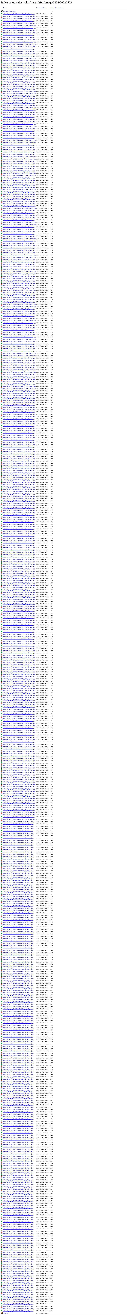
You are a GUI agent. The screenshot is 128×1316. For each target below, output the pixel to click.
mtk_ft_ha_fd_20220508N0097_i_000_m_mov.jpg (19, 739)
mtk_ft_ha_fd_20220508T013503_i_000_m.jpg (18, 1238)
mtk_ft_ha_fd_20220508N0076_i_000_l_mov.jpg (19, 639)
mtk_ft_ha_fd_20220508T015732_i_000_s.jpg (18, 1311)
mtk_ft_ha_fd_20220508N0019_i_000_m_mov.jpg (19, 327)
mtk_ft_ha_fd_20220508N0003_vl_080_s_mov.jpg (19, 77)
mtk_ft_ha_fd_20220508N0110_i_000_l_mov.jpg (19, 798)
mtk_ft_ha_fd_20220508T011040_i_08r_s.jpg (18, 1023)
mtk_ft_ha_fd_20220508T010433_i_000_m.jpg (18, 903)
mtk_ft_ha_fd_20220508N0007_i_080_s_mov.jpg (19, 135)
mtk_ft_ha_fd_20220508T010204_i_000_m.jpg (18, 856)
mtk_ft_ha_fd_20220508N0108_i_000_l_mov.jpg (19, 789)
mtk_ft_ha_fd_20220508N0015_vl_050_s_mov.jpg (19, 271)
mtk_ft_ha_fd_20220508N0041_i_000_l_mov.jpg (19, 475)
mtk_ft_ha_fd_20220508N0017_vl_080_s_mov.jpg (19, 306)
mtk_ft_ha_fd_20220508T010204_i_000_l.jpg (18, 854)
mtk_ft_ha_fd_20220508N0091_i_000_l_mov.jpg (19, 709)
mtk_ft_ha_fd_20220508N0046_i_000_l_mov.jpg (19, 498)
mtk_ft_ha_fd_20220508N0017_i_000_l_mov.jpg (19, 292)
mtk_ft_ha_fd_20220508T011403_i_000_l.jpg (18, 1081)
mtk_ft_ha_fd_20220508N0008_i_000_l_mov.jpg (19, 145)
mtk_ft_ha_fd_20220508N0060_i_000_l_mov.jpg (19, 564)
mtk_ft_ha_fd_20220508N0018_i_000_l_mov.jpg (19, 309)
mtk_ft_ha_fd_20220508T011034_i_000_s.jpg (18, 1013)
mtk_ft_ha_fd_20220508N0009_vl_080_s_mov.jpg (19, 175)
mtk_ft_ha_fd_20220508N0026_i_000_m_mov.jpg (19, 407)
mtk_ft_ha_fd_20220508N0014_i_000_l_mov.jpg (19, 243)
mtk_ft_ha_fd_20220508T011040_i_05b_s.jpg (18, 1016)
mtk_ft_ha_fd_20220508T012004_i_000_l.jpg (18, 1168)
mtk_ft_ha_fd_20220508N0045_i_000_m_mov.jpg (19, 496)
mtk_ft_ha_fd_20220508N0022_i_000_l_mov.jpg (19, 374)
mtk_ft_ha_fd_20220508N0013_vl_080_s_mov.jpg (19, 241)
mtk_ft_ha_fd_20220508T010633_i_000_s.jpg (18, 945)
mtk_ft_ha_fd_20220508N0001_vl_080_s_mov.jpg (19, 44)
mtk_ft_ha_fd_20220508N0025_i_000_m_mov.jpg (19, 402)
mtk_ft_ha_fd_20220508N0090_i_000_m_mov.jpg (19, 707)
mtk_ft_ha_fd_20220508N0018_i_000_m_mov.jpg (19, 311)
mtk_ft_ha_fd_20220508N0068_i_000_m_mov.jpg (19, 604)
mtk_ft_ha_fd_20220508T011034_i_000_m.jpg (18, 1011)
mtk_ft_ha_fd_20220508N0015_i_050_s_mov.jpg (19, 264)
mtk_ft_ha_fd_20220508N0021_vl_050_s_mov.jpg (19, 369)
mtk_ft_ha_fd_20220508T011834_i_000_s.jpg (18, 1163)
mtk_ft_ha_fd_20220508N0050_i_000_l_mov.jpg (19, 517)
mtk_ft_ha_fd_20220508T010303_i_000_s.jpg (18, 873)
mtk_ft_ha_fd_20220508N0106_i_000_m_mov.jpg (19, 782)
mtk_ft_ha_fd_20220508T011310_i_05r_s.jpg (18, 1065)
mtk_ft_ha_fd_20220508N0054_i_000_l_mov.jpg (19, 536)
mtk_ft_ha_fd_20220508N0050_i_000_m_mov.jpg (19, 519)
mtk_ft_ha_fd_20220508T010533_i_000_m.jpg (18, 917)
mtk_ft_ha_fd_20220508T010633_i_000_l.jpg (18, 941)
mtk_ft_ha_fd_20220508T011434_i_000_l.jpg (18, 1088)
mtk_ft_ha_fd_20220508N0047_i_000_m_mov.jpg (19, 505)
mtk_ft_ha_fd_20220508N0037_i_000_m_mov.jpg (19, 458)
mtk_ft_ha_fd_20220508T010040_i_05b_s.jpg (18, 828)
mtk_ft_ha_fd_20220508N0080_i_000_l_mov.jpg (19, 657)
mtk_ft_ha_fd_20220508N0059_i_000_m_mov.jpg (19, 561)
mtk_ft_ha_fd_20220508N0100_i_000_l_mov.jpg (19, 751)
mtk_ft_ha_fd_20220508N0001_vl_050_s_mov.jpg (19, 42)
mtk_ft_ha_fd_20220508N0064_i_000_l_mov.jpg (19, 583)
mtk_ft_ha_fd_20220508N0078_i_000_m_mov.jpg (19, 650)
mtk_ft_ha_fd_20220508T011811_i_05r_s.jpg (18, 1149)
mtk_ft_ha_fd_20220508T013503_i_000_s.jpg (18, 1240)
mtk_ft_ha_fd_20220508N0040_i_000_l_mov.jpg (19, 470)
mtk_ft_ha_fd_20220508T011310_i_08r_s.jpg (18, 1069)
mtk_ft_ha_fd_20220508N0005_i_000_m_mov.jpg (19, 98)
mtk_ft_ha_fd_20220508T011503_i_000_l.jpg (18, 1095)
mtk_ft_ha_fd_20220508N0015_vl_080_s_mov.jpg (19, 273)
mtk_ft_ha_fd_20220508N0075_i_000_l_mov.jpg (19, 634)
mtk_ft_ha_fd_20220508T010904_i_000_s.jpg (18, 992)
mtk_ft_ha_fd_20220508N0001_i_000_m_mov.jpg (19, 32)
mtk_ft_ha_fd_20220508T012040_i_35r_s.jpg (18, 1184)
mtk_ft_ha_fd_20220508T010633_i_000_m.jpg (18, 943)
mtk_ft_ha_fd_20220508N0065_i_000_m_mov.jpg (19, 590)
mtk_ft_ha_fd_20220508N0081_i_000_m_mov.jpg (19, 664)
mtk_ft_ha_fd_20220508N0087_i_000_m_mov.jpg (19, 693)
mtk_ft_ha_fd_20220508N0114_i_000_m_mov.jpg (19, 819)
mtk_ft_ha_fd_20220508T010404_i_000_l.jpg (18, 894)
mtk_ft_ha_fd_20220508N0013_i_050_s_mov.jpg (19, 231)
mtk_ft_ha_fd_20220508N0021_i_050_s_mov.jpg (19, 362)
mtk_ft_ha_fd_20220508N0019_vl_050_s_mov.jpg (19, 337)
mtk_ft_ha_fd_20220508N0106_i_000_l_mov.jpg (19, 779)
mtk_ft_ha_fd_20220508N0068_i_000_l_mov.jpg (19, 601)
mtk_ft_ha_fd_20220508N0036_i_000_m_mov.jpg (19, 454)
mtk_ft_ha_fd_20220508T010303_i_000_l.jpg (18, 868)
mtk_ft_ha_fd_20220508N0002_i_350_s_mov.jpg (19, 56)
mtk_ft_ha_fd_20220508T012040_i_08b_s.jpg (18, 1179)
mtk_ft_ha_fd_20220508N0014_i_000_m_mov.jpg (19, 245)
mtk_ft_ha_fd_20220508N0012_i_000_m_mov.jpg (19, 213)
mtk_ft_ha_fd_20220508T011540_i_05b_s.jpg (18, 1109)
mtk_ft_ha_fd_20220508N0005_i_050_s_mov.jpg (19, 100)
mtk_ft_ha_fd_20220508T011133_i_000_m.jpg (18, 1037)
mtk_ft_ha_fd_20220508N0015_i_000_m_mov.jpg (19, 262)
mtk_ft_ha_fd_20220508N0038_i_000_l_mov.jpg (19, 461)
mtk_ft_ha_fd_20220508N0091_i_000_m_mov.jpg (19, 711)
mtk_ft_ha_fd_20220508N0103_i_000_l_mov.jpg (19, 765)
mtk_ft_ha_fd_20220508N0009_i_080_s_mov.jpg (19, 168)
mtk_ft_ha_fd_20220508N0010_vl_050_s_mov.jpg (19, 189)
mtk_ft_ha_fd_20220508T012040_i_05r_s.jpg (18, 1177)
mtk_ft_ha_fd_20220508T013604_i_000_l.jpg (18, 1247)
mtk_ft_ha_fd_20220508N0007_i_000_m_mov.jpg (19, 131)
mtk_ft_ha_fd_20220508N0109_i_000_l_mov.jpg (19, 793)
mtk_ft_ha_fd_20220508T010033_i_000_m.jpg (18, 824)
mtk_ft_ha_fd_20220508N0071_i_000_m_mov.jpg (19, 618)
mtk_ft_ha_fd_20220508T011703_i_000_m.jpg (18, 1137)
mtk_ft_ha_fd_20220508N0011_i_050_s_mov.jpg (19, 199)
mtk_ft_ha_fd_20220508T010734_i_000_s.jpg (18, 959)
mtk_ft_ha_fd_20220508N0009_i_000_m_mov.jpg (19, 163)
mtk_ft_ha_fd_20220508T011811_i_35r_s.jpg (18, 1156)
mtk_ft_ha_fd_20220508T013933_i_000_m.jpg (18, 1275)
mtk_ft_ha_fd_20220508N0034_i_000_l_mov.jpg (19, 442)
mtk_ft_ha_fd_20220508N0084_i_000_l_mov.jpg (19, 676)
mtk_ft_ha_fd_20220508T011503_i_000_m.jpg (18, 1098)
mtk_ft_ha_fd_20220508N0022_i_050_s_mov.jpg (19, 379)
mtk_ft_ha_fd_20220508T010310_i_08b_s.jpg (18, 880)
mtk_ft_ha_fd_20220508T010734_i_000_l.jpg (18, 955)
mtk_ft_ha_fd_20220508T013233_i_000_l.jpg (18, 1226)
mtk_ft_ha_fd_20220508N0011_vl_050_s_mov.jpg (19, 206)
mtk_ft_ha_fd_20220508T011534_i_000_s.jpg (18, 1107)
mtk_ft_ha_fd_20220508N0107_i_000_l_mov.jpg (19, 784)
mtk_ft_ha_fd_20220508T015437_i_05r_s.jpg (18, 1297)
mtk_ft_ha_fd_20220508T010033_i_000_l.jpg (18, 821)
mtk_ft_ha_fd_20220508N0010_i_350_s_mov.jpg (19, 187)
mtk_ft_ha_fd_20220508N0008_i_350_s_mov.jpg (19, 154)
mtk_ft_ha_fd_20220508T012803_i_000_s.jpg (18, 1198)
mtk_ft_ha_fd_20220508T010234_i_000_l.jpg (18, 861)
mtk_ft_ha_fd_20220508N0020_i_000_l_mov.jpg (19, 341)
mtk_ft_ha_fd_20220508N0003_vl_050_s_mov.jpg (19, 74)
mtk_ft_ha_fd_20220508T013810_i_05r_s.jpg (18, 1266)
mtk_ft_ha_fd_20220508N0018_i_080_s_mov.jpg (19, 316)
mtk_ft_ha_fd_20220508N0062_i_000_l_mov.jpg (19, 573)
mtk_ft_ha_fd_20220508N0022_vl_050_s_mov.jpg (19, 386)
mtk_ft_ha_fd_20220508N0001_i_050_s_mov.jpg (19, 35)
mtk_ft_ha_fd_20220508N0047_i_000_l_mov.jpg (19, 503)
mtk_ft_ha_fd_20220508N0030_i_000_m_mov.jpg (19, 426)
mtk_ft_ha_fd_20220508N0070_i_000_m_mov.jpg (19, 613)
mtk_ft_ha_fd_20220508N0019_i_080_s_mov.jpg (19, 332)
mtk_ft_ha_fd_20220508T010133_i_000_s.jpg (18, 852)
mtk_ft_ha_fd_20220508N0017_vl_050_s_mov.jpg (19, 304)
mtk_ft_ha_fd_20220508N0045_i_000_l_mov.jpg (19, 494)
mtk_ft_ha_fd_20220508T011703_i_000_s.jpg (18, 1140)
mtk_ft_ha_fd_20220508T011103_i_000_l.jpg (18, 1027)
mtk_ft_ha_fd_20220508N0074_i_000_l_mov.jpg (19, 629)
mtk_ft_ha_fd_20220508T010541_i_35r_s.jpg (18, 931)
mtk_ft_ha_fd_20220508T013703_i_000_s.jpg (18, 1257)
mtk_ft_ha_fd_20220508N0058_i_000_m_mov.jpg (19, 557)
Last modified (41, 8)
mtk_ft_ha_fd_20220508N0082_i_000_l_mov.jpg (19, 667)
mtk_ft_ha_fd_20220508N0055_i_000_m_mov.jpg (19, 543)
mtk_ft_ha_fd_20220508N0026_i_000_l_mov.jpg (19, 405)
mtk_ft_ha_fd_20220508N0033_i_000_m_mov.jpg (19, 440)
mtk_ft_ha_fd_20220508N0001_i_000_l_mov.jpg (19, 30)
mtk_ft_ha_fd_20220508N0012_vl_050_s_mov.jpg (19, 222)
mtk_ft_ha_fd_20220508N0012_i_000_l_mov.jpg (19, 210)
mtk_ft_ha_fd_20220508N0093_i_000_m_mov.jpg (19, 721)
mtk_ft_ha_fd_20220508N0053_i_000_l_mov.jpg (19, 531)
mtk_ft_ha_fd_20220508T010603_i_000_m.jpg (18, 936)
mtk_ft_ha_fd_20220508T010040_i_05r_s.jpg (18, 831)
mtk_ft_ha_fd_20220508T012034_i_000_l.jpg (18, 1172)
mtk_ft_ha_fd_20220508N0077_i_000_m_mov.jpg (19, 646)
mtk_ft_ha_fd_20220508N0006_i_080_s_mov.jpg (19, 119)
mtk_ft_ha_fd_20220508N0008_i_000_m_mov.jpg (19, 147)
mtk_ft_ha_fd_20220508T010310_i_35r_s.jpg (18, 885)
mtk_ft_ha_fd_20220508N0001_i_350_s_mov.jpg (19, 39)
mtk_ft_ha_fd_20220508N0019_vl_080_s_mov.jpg (19, 339)
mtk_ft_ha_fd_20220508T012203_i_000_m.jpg (18, 1189)
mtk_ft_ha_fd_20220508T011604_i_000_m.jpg (18, 1123)
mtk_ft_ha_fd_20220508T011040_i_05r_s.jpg (18, 1018)
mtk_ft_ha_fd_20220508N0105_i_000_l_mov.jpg (19, 774)
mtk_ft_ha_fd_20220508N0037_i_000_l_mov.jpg (19, 456)
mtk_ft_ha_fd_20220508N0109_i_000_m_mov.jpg (19, 796)
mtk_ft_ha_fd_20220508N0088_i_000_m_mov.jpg (19, 697)
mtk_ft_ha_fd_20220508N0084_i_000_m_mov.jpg (19, 678)
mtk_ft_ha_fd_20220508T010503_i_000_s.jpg (18, 913)
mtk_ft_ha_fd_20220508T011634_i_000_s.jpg (18, 1133)
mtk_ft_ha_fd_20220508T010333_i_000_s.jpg (18, 892)
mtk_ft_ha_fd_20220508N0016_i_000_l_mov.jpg (19, 276)
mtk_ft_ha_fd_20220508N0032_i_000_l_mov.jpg (19, 433)
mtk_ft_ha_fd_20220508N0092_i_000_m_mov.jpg (19, 716)
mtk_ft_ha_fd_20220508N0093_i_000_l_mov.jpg (19, 718)
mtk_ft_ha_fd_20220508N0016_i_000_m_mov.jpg (19, 278)
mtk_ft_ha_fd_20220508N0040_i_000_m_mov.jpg (19, 472)
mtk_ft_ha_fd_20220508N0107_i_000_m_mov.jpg (19, 786)
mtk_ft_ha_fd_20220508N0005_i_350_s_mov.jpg (19, 105)
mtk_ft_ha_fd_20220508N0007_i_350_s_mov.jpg (19, 138)
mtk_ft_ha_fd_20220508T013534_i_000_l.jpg (18, 1243)
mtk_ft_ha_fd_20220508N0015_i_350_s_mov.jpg (19, 269)
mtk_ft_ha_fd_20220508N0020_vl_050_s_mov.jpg (19, 353)
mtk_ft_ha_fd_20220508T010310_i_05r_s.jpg (18, 877)
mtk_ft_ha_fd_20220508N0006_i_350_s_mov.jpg (19, 121)
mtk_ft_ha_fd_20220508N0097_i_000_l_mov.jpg (19, 737)
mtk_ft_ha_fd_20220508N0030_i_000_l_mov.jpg (19, 423)
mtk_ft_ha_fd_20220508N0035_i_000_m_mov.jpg (19, 449)
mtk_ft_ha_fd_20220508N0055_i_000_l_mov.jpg (19, 540)
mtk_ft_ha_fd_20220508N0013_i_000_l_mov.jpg (19, 227)
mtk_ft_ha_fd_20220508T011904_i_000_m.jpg (18, 1165)
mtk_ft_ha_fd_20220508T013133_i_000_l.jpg (18, 1222)
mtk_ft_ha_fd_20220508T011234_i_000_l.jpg (18, 1048)
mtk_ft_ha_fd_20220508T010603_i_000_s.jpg (18, 938)
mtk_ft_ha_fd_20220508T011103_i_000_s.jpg (18, 1032)
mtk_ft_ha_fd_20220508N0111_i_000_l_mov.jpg (19, 803)
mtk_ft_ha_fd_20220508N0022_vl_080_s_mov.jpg (19, 388)
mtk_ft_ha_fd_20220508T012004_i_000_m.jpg (18, 1170)
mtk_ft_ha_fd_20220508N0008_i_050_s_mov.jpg (19, 149)
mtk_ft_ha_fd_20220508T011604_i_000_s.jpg (18, 1126)
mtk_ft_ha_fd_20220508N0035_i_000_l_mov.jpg (19, 447)
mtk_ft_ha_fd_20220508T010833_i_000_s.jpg (18, 985)
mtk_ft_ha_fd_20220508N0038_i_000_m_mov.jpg (19, 463)
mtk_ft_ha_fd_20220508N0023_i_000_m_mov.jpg (19, 393)
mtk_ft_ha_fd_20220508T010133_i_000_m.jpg (18, 849)
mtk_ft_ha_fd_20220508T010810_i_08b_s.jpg (18, 973)
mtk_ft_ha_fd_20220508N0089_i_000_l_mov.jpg (19, 700)
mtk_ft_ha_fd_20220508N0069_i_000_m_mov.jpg (19, 608)
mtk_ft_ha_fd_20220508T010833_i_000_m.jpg (18, 983)
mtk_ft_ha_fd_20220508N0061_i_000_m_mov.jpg (19, 571)
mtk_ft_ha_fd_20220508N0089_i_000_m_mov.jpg (19, 702)
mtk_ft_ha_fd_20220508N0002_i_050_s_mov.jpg (19, 51)
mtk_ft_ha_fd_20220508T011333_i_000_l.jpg (18, 1074)
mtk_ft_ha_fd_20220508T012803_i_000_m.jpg (18, 1196)
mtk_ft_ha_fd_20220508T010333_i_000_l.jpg (18, 887)
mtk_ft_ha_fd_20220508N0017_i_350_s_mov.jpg (19, 302)
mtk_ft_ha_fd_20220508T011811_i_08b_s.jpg (18, 1151)
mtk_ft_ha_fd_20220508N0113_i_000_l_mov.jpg (19, 812)
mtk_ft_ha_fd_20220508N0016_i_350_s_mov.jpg (19, 285)
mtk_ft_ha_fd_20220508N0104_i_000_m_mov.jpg (19, 772)
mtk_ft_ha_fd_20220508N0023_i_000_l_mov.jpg (19, 391)
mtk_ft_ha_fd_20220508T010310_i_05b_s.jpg (18, 875)
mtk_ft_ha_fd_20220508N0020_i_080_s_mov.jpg (19, 348)
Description (59, 8)
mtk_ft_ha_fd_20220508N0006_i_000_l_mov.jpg (19, 112)
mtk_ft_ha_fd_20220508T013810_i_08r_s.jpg (18, 1271)
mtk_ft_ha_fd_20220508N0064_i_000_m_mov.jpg (19, 585)
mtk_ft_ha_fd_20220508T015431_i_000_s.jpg (18, 1292)
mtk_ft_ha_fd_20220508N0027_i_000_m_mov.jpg (19, 412)
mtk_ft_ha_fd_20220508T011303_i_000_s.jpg (18, 1060)
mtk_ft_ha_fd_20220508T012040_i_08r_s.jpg (18, 1182)
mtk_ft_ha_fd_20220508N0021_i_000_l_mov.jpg (19, 358)
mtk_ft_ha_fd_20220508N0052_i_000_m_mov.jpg (19, 529)
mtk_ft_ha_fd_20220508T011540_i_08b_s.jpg (18, 1114)
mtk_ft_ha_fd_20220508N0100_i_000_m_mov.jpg (19, 753)
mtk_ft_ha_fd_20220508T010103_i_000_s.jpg (18, 845)
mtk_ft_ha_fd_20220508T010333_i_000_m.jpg (18, 889)
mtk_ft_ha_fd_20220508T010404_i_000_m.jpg (18, 896)
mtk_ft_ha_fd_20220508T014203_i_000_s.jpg (18, 1283)
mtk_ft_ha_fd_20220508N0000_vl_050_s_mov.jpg (19, 25)
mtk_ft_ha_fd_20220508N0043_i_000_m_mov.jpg (19, 487)
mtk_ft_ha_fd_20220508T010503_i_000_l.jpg (18, 908)
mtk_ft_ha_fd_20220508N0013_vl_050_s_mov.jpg (19, 238)
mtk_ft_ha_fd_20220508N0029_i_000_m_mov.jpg (19, 421)
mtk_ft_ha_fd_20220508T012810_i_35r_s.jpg (18, 1210)
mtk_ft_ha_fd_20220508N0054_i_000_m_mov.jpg (19, 538)
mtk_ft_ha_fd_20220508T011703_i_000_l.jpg (18, 1135)
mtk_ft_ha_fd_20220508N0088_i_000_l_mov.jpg (19, 695)
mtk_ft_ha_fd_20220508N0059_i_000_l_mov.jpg (19, 559)
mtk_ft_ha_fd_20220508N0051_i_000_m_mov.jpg (19, 524)
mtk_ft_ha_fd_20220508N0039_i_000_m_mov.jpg (19, 468)
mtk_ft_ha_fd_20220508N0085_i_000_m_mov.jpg (19, 683)
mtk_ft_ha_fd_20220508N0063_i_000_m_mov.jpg (19, 580)
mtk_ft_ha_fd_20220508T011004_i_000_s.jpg (18, 1006)
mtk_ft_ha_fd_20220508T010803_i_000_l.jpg (18, 962)
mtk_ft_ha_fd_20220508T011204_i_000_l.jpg (18, 1041)
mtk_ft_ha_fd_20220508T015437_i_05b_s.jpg (18, 1294)
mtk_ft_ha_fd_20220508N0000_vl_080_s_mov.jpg (19, 28)
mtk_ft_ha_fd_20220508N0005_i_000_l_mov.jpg (19, 96)
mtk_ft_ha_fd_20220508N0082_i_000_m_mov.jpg (19, 669)
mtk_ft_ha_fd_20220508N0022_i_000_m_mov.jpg (19, 376)
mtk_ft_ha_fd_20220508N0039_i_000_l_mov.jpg (19, 465)
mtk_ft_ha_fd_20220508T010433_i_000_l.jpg (18, 901)
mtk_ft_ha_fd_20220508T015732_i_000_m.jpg (18, 1308)
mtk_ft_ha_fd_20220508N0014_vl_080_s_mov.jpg (19, 257)
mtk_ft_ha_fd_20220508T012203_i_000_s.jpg (18, 1191)
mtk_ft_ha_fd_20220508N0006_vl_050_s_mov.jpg (19, 124)
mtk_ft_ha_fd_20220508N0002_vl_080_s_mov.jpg (19, 60)
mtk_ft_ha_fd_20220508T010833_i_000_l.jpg (18, 980)
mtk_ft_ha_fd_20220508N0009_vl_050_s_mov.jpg (19, 173)
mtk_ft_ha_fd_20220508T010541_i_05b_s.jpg (18, 922)
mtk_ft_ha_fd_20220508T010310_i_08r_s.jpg (18, 882)
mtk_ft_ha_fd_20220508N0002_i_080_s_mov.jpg (19, 53)
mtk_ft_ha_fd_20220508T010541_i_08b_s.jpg (18, 927)
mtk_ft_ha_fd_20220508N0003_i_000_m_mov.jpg (19, 65)
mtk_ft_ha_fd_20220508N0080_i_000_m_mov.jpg (19, 660)
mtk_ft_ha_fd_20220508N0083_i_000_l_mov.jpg (19, 671)
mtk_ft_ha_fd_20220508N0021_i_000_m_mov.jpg (19, 360)
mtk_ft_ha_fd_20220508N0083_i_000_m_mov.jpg (19, 674)
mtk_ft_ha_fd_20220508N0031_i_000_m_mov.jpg (19, 430)
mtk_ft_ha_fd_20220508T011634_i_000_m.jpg (18, 1130)
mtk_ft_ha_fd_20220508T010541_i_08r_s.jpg (18, 929)
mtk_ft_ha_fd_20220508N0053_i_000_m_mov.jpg (19, 533)
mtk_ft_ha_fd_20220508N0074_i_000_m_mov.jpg (19, 632)
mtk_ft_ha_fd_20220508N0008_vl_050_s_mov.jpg (19, 156)
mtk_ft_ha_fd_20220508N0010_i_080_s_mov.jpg (19, 185)
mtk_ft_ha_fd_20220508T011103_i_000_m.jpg (18, 1030)
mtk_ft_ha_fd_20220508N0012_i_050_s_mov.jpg (19, 215)
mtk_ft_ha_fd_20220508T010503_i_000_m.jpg (18, 910)
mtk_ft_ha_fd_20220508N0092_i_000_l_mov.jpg (19, 714)
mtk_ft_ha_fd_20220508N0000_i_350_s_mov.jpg (19, 23)
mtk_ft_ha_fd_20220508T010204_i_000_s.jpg (18, 859)
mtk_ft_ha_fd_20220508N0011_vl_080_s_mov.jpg (19, 208)
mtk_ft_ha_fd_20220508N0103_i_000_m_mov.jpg (19, 767)
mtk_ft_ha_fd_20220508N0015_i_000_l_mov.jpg (19, 259)
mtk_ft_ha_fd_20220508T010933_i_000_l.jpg (18, 995)
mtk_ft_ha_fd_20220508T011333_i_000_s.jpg (18, 1079)
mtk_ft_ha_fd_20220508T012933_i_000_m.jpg (18, 1215)
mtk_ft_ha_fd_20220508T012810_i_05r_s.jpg (18, 1203)
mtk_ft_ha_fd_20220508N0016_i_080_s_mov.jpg (19, 283)
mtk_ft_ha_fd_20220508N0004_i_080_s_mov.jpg (19, 86)
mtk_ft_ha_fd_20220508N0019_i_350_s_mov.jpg (19, 334)
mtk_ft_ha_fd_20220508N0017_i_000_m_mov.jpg (19, 295)
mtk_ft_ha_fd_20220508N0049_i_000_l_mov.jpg (19, 512)
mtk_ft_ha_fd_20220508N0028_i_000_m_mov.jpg (19, 416)
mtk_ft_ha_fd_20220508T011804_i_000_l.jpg (18, 1144)
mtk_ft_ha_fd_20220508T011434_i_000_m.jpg (18, 1091)
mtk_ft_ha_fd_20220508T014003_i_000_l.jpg (18, 1280)
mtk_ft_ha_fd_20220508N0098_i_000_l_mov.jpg (19, 742)
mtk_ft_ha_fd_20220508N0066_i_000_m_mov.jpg (19, 594)
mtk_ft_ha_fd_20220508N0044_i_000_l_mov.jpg (19, 489)
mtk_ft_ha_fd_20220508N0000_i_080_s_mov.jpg (19, 21)
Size (52, 8)
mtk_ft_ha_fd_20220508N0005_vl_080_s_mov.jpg (19, 110)
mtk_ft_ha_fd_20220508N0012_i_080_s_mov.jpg (19, 217)
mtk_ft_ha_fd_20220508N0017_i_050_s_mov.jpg (19, 297)
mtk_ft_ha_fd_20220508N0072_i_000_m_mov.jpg (19, 622)
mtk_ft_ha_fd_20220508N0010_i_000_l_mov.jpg (19, 177)
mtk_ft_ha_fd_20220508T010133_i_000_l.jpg (18, 847)
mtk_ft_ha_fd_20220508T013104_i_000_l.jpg (18, 1219)
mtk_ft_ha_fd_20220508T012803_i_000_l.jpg (18, 1194)
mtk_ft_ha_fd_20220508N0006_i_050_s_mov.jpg (19, 117)
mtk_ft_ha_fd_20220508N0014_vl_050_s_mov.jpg (19, 255)
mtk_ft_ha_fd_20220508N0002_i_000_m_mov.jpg (19, 49)
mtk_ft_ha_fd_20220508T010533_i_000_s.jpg (18, 920)
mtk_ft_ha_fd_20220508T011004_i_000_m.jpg (18, 1004)
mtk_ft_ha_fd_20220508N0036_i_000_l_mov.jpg (19, 451)
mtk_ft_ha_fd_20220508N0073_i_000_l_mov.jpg (19, 625)
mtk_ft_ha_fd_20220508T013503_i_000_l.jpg (18, 1236)
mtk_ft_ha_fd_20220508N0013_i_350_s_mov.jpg (19, 236)
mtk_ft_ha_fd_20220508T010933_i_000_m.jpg (18, 997)
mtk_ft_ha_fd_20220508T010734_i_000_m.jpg (18, 957)
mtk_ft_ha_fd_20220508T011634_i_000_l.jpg (18, 1128)
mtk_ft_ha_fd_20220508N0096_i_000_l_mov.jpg (19, 732)
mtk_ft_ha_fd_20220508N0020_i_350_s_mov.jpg (19, 351)
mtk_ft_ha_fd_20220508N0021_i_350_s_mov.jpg (19, 367)
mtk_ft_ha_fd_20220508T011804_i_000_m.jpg (18, 1147)
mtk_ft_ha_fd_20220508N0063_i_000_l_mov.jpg (19, 578)
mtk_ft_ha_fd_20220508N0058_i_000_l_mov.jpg (19, 554)
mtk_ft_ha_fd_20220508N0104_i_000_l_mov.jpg (19, 770)
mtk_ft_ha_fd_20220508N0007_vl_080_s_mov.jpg (19, 142)
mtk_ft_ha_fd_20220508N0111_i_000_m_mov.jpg (19, 805)
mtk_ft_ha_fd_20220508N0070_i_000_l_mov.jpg (19, 611)
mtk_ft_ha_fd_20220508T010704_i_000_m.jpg (18, 950)
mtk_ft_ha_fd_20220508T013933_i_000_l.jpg (18, 1273)
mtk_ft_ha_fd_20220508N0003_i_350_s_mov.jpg (19, 72)
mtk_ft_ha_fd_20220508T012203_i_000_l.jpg (18, 1187)
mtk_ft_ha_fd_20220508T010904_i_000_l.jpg (18, 988)
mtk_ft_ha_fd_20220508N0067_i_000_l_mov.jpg (19, 597)
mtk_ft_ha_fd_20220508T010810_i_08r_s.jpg (18, 976)
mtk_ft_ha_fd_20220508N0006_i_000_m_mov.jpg (19, 114)
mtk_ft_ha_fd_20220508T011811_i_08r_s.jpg (18, 1154)
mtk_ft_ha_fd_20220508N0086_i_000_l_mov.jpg (19, 686)
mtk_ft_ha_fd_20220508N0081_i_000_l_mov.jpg (19, 662)
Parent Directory (9, 11)
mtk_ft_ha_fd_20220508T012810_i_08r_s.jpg (18, 1208)
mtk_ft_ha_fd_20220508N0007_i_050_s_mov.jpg (19, 133)
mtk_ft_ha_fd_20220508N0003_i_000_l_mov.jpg (19, 63)
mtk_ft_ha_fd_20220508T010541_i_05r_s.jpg (18, 924)
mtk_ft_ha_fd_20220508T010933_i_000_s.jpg (18, 999)
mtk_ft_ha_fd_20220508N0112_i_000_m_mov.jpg (19, 810)
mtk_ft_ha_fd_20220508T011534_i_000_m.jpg (18, 1105)
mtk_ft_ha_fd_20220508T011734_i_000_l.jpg (18, 1142)
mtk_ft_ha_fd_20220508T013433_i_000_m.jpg (18, 1233)
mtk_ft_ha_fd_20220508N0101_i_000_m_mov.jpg (19, 758)
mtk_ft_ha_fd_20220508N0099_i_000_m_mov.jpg (19, 749)
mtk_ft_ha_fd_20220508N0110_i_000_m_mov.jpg (19, 800)
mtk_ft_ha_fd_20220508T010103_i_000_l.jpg (18, 840)
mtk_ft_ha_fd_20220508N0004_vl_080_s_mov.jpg (19, 93)
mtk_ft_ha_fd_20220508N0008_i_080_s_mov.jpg (19, 152)
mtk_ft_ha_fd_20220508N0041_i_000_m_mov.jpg (19, 477)
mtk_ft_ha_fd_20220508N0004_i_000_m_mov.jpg (19, 82)
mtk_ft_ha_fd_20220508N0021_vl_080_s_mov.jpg (19, 372)
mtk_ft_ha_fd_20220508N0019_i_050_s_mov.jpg (19, 330)
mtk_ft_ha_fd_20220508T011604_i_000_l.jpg (18, 1121)
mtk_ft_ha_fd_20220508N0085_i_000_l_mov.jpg (19, 681)
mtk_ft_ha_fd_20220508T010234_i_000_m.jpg (18, 863)
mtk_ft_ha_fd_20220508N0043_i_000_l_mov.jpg (19, 484)
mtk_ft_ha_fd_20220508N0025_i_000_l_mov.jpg (19, 400)
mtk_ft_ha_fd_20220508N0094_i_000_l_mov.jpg (19, 723)
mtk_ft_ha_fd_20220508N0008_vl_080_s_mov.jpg (19, 159)
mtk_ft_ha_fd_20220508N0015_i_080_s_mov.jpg (19, 266)
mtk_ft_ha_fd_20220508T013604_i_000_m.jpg (18, 1250)
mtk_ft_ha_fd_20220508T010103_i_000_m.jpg (18, 842)
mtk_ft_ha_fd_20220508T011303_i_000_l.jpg (18, 1055)
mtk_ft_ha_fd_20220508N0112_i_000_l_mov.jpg (19, 807)
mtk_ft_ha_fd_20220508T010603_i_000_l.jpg (18, 934)
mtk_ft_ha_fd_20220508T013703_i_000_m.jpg (18, 1254)
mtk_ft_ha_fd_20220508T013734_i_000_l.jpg (18, 1259)
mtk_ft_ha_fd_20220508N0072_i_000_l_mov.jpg (19, 620)
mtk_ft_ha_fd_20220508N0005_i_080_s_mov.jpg (19, 103)
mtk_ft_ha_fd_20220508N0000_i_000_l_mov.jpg (19, 14)
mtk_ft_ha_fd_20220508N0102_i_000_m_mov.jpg (19, 763)
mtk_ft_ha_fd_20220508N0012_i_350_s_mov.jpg (19, 220)
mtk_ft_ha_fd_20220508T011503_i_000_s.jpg (18, 1100)
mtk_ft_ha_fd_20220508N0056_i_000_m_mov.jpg (19, 547)
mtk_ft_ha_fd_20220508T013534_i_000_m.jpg (18, 1245)
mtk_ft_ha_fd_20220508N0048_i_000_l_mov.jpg (19, 508)
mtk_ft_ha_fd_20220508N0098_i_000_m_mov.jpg (19, 744)
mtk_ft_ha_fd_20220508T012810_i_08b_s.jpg (18, 1205)
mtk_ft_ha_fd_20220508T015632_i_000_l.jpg (18, 1299)
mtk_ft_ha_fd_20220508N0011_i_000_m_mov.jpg (19, 196)
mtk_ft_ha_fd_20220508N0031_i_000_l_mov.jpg (19, 428)
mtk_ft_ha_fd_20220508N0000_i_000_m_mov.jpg (19, 16)
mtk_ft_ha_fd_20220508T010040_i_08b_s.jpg (18, 833)
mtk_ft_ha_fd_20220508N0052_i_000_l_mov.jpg (19, 526)
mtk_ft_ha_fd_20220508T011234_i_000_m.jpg (18, 1051)
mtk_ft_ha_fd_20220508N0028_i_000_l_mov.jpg (19, 414)
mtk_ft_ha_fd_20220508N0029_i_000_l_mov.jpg (19, 419)
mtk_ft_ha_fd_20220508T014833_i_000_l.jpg (18, 1285)
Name (4, 8)
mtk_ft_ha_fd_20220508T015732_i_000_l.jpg (18, 1306)
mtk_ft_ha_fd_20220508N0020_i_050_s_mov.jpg (19, 346)
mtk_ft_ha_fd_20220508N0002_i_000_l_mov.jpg (19, 46)
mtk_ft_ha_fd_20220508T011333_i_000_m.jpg (18, 1076)
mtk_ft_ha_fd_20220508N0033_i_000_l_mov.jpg (19, 437)
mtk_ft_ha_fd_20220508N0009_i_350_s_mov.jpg (19, 170)
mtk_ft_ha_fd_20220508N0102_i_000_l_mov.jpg (19, 760)
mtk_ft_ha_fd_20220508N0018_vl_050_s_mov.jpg (19, 320)
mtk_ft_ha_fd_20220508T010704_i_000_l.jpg (18, 948)
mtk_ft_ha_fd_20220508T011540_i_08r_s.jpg (18, 1116)
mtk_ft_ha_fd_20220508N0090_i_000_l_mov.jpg (19, 704)
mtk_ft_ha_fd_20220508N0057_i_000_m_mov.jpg (19, 552)
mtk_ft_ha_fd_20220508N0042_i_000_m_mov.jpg (19, 482)
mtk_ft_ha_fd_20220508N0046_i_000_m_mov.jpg (19, 501)
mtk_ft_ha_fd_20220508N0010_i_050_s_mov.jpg (19, 182)
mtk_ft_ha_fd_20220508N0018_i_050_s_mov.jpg (19, 313)
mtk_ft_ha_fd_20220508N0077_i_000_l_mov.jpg (19, 643)
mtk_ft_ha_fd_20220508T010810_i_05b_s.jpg (18, 969)
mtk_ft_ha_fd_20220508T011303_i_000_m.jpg (18, 1058)
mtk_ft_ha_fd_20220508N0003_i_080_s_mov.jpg (19, 70)
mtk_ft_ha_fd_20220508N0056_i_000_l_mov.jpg (19, 545)
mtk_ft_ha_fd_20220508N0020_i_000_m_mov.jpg (19, 344)
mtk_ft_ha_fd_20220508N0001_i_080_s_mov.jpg (19, 37)
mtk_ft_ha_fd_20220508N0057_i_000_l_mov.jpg (19, 550)
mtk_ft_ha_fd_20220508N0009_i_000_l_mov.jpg (19, 161)
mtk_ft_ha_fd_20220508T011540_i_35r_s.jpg (18, 1119)
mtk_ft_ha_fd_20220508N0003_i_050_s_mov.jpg (19, 67)
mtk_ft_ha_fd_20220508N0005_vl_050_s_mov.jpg (19, 107)
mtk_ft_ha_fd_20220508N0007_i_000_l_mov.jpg (19, 128)
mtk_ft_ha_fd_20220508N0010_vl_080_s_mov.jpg (19, 192)
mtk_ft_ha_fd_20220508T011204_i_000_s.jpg (18, 1046)
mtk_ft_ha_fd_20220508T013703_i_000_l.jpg (18, 1252)
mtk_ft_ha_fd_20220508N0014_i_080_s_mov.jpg (19, 250)
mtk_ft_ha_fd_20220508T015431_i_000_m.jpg (18, 1290)
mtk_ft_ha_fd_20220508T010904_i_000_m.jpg (18, 990)
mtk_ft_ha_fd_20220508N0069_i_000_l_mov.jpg (19, 606)
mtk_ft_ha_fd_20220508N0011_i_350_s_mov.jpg (19, 203)
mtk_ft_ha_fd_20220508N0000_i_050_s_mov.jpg (19, 18)
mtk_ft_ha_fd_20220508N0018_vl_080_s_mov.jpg (19, 323)
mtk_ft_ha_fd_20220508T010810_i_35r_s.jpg (18, 978)
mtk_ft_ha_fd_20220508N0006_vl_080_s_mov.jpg (19, 126)
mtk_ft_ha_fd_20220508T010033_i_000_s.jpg (18, 826)
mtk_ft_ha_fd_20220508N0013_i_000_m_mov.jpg (19, 229)
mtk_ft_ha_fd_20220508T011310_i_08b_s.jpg (18, 1067)
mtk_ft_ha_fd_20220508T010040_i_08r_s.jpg (18, 835)
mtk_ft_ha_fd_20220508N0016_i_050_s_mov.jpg (19, 280)
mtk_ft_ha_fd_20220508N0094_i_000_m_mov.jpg (19, 725)
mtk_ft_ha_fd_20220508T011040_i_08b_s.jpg (18, 1020)
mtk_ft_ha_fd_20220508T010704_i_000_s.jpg (18, 952)
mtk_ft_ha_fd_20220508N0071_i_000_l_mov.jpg (19, 615)
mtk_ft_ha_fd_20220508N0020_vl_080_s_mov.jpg (19, 355)
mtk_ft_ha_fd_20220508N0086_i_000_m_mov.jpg (19, 688)
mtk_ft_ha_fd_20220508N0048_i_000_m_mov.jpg (19, 510)
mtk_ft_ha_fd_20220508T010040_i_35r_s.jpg (18, 838)
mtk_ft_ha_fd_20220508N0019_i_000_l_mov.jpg (19, 325)
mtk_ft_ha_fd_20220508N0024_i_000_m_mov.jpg (19, 398)
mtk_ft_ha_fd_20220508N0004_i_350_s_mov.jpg (19, 89)
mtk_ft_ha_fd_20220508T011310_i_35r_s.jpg (18, 1072)
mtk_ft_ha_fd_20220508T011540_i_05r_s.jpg (18, 1112)
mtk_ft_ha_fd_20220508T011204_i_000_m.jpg (18, 1044)
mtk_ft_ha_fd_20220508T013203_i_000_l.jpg (18, 1224)
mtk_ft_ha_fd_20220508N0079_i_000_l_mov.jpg (19, 653)
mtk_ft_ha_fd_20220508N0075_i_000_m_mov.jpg (19, 636)
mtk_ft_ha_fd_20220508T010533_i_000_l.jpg (18, 915)
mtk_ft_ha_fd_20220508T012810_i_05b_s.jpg (18, 1201)
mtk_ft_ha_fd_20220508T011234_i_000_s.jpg (18, 1053)
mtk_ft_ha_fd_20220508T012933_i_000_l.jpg (18, 1212)
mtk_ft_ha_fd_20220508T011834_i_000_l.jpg (18, 1158)
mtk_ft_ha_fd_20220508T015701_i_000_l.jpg (18, 1301)
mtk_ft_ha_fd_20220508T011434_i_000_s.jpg (18, 1093)
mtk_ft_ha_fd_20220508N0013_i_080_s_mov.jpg (19, 234)
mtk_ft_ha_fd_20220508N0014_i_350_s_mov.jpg (19, 252)
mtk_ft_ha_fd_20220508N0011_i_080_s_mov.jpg (19, 201)
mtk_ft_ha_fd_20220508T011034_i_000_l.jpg (18, 1009)
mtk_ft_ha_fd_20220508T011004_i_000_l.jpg (18, 1002)
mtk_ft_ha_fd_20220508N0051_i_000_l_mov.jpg (19, 522)
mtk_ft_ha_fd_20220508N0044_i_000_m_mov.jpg (19, 491)
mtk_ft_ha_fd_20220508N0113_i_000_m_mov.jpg (19, 814)
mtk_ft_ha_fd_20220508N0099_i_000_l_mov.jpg (19, 746)
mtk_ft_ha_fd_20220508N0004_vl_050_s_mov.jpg (19, 91)
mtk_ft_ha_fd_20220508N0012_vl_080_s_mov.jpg (19, 224)
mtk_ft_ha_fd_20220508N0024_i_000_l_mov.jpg (19, 395)
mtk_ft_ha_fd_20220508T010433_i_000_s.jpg (18, 906)
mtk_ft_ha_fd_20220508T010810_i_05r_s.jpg (18, 971)
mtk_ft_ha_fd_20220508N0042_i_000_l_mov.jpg (19, 479)
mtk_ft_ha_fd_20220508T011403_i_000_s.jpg (18, 1086)
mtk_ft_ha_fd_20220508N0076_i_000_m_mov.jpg (19, 641)
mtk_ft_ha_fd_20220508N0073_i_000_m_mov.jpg (19, 627)
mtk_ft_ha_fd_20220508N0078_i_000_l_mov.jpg (19, 648)
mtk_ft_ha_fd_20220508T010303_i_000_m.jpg (18, 870)
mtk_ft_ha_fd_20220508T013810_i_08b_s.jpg (18, 1268)
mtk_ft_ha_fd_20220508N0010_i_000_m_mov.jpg (19, 180)
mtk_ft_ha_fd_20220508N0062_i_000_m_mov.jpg (19, 575)
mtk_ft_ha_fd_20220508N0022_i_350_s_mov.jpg (19, 384)
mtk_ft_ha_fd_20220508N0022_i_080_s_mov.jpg (19, 381)
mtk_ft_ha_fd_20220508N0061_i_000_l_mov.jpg (19, 568)
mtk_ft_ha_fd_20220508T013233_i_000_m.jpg (18, 1229)
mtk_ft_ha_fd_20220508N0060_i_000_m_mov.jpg (19, 566)
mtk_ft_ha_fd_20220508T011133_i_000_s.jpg (18, 1039)
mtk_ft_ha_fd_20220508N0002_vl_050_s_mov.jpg (19, 58)
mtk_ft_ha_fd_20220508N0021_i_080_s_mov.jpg (19, 365)
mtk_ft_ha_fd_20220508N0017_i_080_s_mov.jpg (19, 299)
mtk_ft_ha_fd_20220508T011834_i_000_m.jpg (18, 1161)
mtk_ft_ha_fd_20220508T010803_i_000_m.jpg (18, 964)
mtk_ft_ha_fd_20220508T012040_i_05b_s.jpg (18, 1175)
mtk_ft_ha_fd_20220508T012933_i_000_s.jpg (18, 1217)
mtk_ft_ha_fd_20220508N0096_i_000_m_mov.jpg (19, 735)
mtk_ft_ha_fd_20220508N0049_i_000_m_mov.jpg (19, 515)
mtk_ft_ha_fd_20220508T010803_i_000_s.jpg (18, 966)
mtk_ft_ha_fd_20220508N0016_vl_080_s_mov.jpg (19, 290)
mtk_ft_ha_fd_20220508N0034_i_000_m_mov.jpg (19, 444)
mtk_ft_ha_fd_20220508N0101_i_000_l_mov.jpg (19, 756)
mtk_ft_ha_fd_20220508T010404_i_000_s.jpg (18, 899)
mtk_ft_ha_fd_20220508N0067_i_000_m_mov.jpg (19, 599)
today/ (5, 1313)
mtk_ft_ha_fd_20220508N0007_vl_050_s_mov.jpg (19, 140)
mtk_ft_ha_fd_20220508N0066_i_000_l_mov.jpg (19, 592)
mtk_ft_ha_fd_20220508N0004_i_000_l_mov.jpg (19, 79)
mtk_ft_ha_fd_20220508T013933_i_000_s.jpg (18, 1278)
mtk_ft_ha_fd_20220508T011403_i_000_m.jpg (18, 1084)
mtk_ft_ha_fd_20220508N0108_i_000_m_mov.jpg (19, 791)
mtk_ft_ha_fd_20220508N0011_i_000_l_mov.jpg (19, 194)
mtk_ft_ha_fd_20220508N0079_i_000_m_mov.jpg (19, 655)
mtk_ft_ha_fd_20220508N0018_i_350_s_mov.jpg (19, 318)
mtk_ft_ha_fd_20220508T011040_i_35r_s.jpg (18, 1025)
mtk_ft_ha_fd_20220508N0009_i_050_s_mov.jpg (19, 166)
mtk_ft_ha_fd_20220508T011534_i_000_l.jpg (18, 1102)
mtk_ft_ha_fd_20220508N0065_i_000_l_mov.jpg (19, 587)
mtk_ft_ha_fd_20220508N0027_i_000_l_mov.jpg (19, 409)
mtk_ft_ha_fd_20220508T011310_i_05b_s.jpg (18, 1062)
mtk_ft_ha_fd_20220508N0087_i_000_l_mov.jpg (19, 690)
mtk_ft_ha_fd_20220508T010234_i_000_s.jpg (18, 866)
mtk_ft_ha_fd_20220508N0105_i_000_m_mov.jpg (19, 777)
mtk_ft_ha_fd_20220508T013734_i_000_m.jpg (18, 1261)
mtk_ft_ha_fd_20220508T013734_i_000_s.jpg (18, 1264)
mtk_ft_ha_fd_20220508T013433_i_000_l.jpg (18, 1231)
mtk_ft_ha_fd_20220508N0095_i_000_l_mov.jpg (19, 728)
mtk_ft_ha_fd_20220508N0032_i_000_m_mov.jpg (19, 435)
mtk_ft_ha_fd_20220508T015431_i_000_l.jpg (18, 1287)
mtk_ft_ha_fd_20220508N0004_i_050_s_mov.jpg (19, 84)
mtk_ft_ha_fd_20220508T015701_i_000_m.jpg (18, 1304)
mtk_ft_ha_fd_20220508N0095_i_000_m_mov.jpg (19, 730)
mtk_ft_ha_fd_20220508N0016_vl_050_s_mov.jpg (19, 288)
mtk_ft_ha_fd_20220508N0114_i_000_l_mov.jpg (19, 817)
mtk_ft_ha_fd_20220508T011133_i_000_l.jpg (18, 1034)
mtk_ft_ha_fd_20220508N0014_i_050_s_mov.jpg (19, 248)
